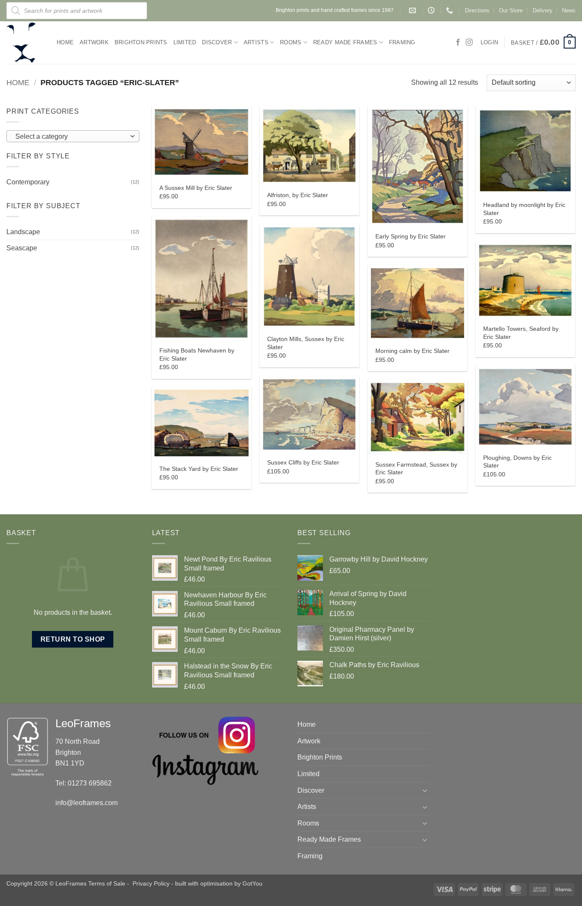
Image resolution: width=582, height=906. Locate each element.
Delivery (543, 10)
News (569, 10)
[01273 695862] (450, 10)
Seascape (21, 248)
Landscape (23, 231)
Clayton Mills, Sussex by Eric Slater (305, 342)
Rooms (290, 42)
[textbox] (71, 137)
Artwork (94, 42)
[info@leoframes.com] (413, 10)
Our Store (511, 10)
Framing (402, 42)
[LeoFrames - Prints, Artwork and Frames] (25, 42)
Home (65, 42)
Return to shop (72, 639)
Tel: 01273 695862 (83, 783)
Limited (184, 42)
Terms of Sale (106, 883)
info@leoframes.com (86, 802)
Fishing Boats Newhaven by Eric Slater (196, 354)
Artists (256, 42)
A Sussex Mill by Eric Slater (195, 187)
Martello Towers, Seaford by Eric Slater (521, 332)
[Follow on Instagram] (469, 42)
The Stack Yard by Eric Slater (198, 468)
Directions (477, 10)
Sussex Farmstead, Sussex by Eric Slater (416, 468)
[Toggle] (425, 790)
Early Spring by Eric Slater (410, 236)
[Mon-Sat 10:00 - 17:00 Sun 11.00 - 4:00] (432, 10)
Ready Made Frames (345, 42)
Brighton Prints (141, 42)
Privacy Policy (151, 883)
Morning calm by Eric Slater (412, 350)
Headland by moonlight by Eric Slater (524, 208)
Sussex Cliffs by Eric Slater (303, 462)
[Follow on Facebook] (458, 42)
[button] (543, 42)
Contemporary (27, 182)
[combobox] (72, 136)
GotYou (252, 883)
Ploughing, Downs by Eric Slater (517, 461)
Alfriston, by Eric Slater (297, 195)
